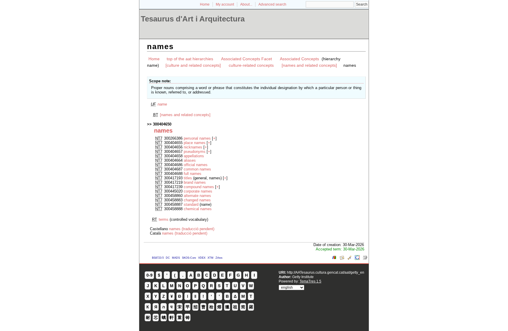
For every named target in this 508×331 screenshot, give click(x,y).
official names (196, 165)
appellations (194, 156)
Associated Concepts (299, 58)
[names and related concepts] (309, 65)
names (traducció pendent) (191, 229)
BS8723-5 (158, 257)
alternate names (197, 195)
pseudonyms (194, 151)
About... (246, 4)
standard (191, 204)
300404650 (162, 124)
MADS (176, 257)
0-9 (149, 275)
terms (163, 219)
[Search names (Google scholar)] (349, 258)
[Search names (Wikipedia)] (364, 258)
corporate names (198, 191)
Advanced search (272, 4)
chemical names (198, 209)
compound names (199, 187)
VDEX (201, 257)
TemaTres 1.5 (310, 281)
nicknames (193, 147)
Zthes (219, 257)
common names (197, 169)
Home (205, 4)
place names (194, 143)
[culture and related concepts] (193, 65)
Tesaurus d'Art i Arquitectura (193, 18)
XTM (210, 257)
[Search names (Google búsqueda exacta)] (357, 258)
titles (188, 178)
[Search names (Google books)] (334, 258)
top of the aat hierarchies (190, 58)
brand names (195, 182)
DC (168, 257)
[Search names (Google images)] (342, 258)
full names (192, 173)
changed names (197, 200)
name (162, 104)
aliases (190, 160)
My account (225, 4)
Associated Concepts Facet (246, 58)
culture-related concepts (251, 65)
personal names (197, 138)
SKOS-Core (189, 257)
